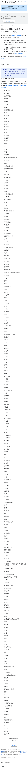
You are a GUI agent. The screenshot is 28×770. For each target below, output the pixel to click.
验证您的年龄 (19, 53)
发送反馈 (14, 745)
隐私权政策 (7, 762)
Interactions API (6, 7)
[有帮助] (13, 741)
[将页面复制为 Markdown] (16, 31)
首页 (2, 26)
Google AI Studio (16, 35)
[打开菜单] (2, 2)
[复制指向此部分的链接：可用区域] (10, 65)
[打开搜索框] (18, 2)
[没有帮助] (15, 741)
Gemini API (7, 26)
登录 (25, 1)
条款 (2, 762)
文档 (13, 26)
